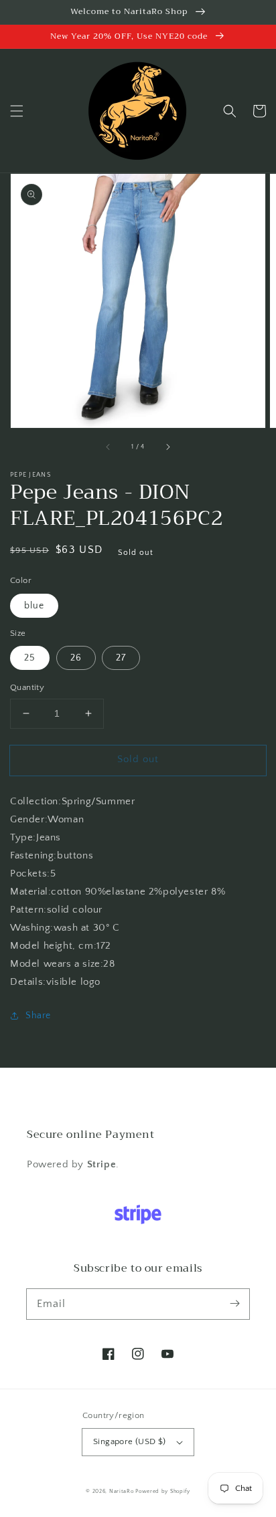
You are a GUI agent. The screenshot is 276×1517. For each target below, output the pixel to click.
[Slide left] (108, 446)
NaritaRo (121, 1491)
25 (30, 658)
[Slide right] (167, 446)
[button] (16, 111)
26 (76, 658)
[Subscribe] (234, 1303)
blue (34, 605)
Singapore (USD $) (129, 1441)
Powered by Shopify (162, 1491)
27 (121, 658)
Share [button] (38, 1015)
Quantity (27, 687)
